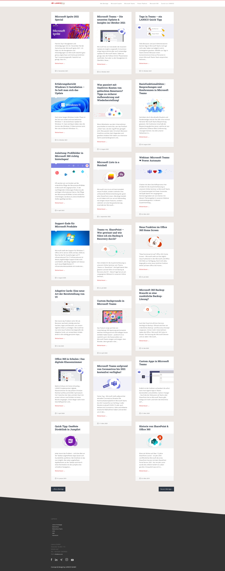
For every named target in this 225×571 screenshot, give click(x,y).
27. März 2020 (145, 413)
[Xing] (61, 560)
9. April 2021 (61, 210)
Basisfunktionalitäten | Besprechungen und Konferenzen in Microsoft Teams (153, 88)
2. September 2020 (104, 216)
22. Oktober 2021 (104, 72)
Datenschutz (55, 527)
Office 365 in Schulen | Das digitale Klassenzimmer (70, 360)
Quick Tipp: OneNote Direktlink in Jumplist (67, 428)
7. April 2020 (61, 413)
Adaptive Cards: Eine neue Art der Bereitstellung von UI (69, 293)
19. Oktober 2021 (146, 71)
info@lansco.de (59, 554)
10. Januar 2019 (61, 478)
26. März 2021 (145, 214)
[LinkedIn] (56, 560)
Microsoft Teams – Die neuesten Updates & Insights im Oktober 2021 (111, 19)
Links (53, 531)
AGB (53, 533)
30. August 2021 (146, 144)
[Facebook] (51, 559)
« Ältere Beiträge (58, 489)
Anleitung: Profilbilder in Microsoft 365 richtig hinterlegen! (69, 156)
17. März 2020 (103, 423)
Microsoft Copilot (116, 3)
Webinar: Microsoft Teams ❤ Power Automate (154, 159)
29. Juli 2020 (145, 277)
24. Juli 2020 (102, 288)
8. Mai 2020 (60, 346)
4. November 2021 (62, 71)
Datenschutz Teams (57, 529)
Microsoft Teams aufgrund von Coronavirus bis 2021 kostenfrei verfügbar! (112, 369)
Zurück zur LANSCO (167, 3)
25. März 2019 (145, 478)
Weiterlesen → (60, 63)
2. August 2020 (61, 278)
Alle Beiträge (104, 3)
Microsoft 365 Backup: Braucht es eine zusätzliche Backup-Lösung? (152, 294)
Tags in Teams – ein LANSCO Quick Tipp (150, 18)
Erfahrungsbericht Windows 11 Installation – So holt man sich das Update (69, 88)
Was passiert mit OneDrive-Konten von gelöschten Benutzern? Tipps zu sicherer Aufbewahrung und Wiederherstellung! (110, 92)
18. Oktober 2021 (62, 140)
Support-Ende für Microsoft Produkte (66, 225)
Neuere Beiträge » (166, 489)
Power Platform (142, 3)
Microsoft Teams (129, 3)
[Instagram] (66, 559)
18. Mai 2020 (145, 348)
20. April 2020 (103, 353)
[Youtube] (72, 560)
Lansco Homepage (57, 524)
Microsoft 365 (154, 3)
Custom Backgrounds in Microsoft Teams (110, 302)
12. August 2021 (104, 149)
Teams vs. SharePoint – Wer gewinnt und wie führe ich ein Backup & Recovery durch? (110, 234)
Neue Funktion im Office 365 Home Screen (153, 229)
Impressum (55, 535)
